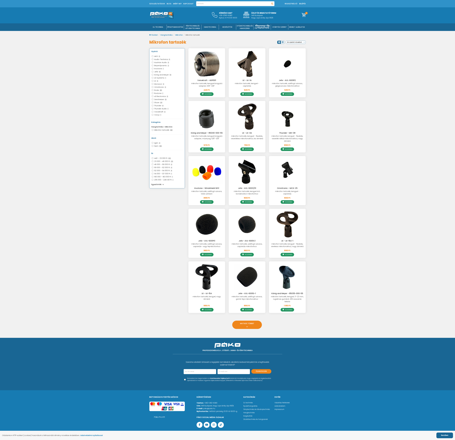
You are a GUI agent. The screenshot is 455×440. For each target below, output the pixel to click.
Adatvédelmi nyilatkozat (91, 435)
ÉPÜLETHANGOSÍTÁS (175, 27)
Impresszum (279, 409)
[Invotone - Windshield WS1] (207, 172)
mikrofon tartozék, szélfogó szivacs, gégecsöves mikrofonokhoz (287, 84)
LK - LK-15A (207, 293)
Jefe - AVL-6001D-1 (247, 293)
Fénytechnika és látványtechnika (256, 409)
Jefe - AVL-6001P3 (206, 240)
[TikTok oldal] (221, 425)
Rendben (444, 435)
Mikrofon (179, 35)
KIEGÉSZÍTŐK (227, 27)
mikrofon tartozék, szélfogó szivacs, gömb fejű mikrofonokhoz (247, 297)
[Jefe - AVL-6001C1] (247, 224)
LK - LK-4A (247, 133)
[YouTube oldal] (207, 425)
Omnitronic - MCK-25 (287, 188)
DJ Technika (158, 27)
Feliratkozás (261, 371)
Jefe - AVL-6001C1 (247, 240)
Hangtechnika (166, 35)
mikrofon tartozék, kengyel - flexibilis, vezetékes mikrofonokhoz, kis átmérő (247, 137)
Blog (169, 3)
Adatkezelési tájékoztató (220, 378)
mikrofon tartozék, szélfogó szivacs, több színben (206, 192)
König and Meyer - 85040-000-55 (207, 133)
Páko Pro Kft (159, 417)
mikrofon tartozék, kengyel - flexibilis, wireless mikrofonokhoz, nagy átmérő (287, 245)
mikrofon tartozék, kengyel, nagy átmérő (207, 297)
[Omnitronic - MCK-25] (287, 172)
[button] (279, 42)
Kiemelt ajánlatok (297, 27)
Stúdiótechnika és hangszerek (255, 419)
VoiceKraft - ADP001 (206, 80)
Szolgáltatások (157, 3)
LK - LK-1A (247, 80)
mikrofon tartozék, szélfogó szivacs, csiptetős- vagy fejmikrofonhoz (206, 245)
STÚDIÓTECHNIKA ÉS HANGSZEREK (245, 27)
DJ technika (248, 403)
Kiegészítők (247, 416)
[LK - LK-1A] (247, 64)
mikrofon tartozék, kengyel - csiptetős (247, 84)
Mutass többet (247, 323)
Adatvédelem (280, 406)
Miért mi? (177, 3)
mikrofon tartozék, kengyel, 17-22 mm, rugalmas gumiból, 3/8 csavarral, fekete (287, 299)
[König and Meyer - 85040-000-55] (207, 116)
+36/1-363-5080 (210, 403)
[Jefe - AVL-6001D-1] (247, 277)
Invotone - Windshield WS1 (206, 188)
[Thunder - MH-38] (287, 116)
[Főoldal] (161, 18)
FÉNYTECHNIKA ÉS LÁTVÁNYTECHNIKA (192, 27)
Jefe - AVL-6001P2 (287, 80)
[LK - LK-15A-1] (287, 224)
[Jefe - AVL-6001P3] (207, 224)
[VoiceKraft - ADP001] (207, 64)
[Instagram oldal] (214, 425)
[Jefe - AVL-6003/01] (247, 172)
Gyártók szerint (279, 27)
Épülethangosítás (250, 406)
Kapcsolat (188, 3)
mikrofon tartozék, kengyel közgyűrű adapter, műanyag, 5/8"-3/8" (206, 137)
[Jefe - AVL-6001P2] (287, 64)
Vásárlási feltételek (282, 403)
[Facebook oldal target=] (199, 425)
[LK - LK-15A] (207, 277)
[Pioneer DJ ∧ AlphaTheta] (262, 27)
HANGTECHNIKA (210, 27)
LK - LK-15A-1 (287, 240)
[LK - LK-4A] (247, 116)
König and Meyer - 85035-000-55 (287, 293)
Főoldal (154, 35)
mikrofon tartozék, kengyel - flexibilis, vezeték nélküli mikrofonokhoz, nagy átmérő (287, 138)
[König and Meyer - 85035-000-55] (287, 277)
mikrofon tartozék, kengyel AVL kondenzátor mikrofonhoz (247, 192)
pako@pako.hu (209, 408)
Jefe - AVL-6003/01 (247, 188)
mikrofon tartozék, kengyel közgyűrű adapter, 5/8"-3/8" (206, 84)
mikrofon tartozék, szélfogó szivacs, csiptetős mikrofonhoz (247, 245)
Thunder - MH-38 (287, 133)
